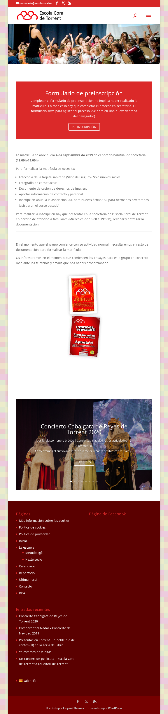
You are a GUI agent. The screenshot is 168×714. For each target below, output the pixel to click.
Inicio (23, 541)
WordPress (115, 708)
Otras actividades (115, 440)
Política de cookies (32, 527)
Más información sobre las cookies (44, 520)
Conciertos (84, 440)
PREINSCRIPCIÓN (84, 127)
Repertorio (27, 573)
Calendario (27, 566)
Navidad (97, 440)
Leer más (84, 462)
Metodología (34, 553)
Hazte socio (33, 559)
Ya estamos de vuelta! (35, 652)
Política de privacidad (35, 534)
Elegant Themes (73, 708)
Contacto (25, 586)
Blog (22, 593)
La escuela (26, 547)
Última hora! (28, 579)
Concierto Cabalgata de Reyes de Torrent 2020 (84, 429)
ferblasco (48, 440)
